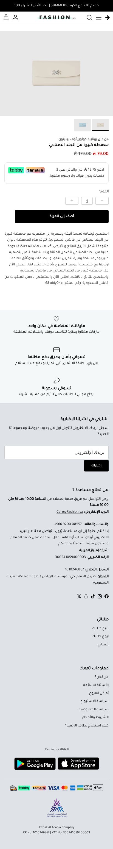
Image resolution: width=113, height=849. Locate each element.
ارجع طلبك (100, 637)
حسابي (103, 645)
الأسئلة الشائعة (96, 685)
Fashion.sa (52, 749)
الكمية (104, 192)
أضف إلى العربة (62, 216)
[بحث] (87, 18)
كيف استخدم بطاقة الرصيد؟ (87, 726)
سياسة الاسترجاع (94, 701)
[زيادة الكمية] (71, 201)
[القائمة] (99, 18)
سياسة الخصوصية (94, 710)
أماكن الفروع (99, 693)
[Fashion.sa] (56, 17)
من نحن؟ (102, 677)
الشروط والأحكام (95, 718)
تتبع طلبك (100, 629)
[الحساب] (16, 18)
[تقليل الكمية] (102, 201)
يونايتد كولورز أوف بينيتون (77, 140)
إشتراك (96, 465)
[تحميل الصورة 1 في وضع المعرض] (56, 73)
